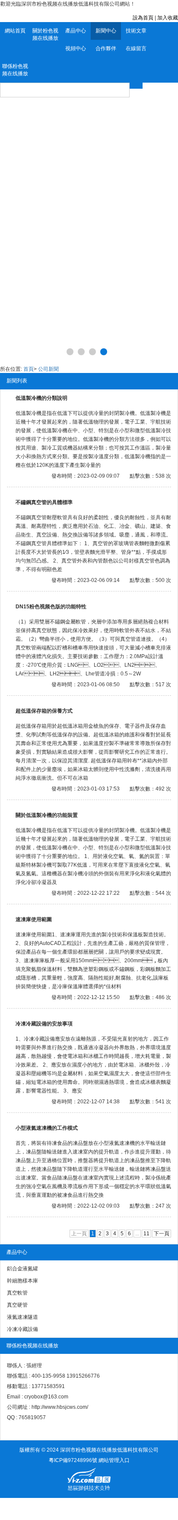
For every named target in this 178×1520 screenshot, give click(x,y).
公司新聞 (48, 369)
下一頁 (161, 1234)
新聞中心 (105, 31)
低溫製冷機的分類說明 (41, 398)
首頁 (28, 369)
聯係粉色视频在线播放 (15, 70)
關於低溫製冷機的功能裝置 (47, 815)
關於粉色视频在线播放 (45, 34)
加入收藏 (167, 18)
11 (146, 1234)
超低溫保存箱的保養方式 (44, 711)
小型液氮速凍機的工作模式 (47, 1128)
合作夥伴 (105, 48)
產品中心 (75, 31)
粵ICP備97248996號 (73, 1460)
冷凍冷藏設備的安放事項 (44, 1024)
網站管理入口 (114, 1460)
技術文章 (136, 31)
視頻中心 (75, 48)
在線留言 (136, 48)
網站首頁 (15, 31)
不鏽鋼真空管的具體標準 (44, 502)
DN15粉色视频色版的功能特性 (51, 607)
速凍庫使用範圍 (34, 919)
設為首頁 (143, 18)
